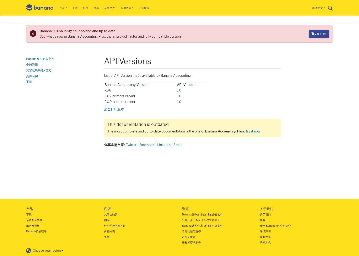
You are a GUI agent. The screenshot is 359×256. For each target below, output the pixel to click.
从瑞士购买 (111, 214)
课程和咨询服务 (191, 242)
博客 (96, 8)
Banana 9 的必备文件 (40, 59)
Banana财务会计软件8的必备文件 (202, 226)
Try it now (253, 131)
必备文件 (109, 8)
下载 (75, 8)
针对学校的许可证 (115, 226)
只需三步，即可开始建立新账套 (201, 220)
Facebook (146, 145)
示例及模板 (33, 226)
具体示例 (32, 76)
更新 (106, 237)
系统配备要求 (34, 220)
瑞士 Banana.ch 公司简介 (275, 226)
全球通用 (32, 65)
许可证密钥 (188, 237)
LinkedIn (164, 145)
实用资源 (125, 8)
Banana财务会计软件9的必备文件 (202, 214)
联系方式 (265, 242)
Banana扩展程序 (36, 231)
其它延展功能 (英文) (39, 70)
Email (177, 145)
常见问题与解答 (191, 231)
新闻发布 (265, 237)
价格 (85, 8)
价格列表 (109, 231)
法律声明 (265, 231)
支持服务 (144, 8)
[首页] (40, 8)
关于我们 (265, 214)
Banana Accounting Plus (86, 36)
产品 (62, 8)
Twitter (131, 145)
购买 (106, 220)
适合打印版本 (114, 109)
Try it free (319, 34)
